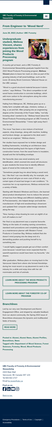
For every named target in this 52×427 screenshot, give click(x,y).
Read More (10, 327)
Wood (23, 347)
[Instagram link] (17, 390)
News (17, 341)
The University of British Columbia (19, 5)
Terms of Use (27, 420)
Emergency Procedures (11, 420)
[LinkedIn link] (9, 390)
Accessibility (7, 423)
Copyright (38, 420)
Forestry (15, 347)
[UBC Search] (46, 3)
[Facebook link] (4, 390)
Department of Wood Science (28, 344)
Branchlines (8, 341)
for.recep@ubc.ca (15, 381)
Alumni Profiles (39, 338)
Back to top (8, 395)
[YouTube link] (13, 390)
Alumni (15, 338)
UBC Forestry (30, 33)
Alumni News (26, 338)
